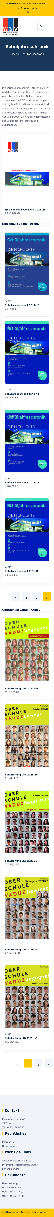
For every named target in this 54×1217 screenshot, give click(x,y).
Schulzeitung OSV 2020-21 (21, 1038)
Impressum (8, 1142)
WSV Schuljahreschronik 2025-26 (25, 209)
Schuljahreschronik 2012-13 (22, 482)
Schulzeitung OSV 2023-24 (21, 774)
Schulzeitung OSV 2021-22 (21, 949)
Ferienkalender (10, 1169)
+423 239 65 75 (28, 8)
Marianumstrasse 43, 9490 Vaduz (27, 3)
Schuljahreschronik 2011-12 (22, 571)
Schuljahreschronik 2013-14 (22, 394)
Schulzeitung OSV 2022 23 (21, 860)
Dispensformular (11, 1187)
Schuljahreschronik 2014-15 (22, 305)
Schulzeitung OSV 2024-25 (21, 688)
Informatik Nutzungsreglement (20, 1164)
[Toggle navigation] (50, 22)
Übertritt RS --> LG (13, 1191)
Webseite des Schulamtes (16, 1160)
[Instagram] (27, 12)
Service (14, 54)
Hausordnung (10, 1183)
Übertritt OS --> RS (13, 1195)
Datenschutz (9, 1146)
